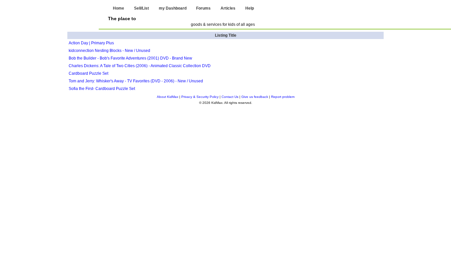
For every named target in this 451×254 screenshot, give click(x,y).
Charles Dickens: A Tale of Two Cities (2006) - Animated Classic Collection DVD (140, 66)
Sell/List (141, 8)
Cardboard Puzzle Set (88, 73)
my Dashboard (173, 8)
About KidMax (167, 97)
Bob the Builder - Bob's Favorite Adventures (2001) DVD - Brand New (130, 58)
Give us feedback (254, 97)
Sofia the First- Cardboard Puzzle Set (102, 88)
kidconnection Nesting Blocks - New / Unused (109, 50)
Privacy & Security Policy (200, 97)
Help (249, 8)
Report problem (283, 97)
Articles (228, 8)
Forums (203, 8)
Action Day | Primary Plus (91, 43)
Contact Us (230, 97)
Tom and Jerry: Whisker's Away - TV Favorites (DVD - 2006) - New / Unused (136, 81)
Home (118, 8)
